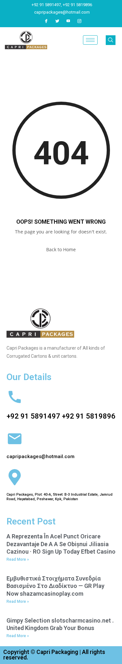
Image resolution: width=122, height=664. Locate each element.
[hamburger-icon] (90, 40)
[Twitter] (57, 21)
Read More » (18, 559)
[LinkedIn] (68, 21)
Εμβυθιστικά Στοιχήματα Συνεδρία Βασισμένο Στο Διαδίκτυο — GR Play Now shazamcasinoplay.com (55, 586)
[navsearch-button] (110, 40)
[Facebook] (46, 21)
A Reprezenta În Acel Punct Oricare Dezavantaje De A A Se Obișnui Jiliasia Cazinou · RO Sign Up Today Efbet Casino (61, 544)
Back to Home (61, 249)
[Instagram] (79, 21)
